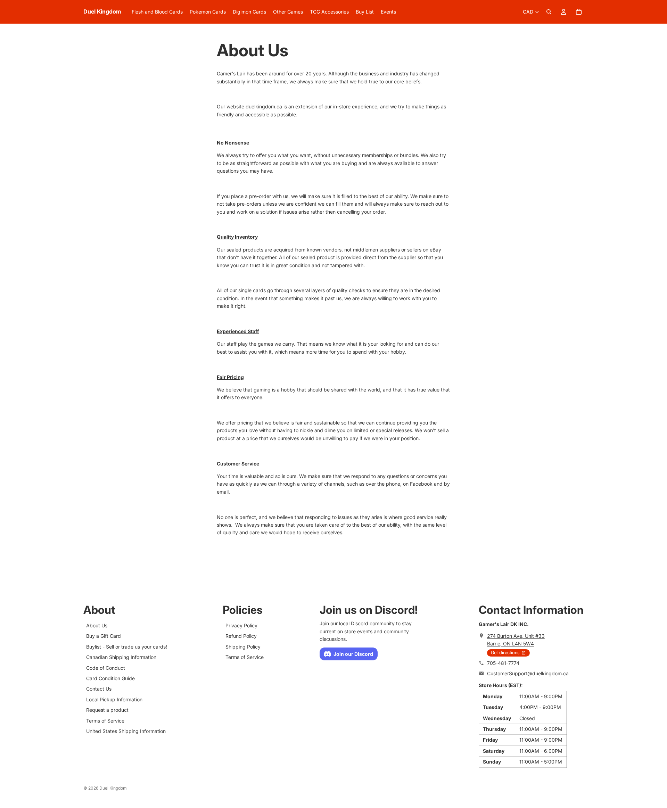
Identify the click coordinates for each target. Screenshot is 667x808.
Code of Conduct (105, 667)
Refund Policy (241, 636)
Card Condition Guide (110, 678)
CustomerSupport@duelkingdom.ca (528, 673)
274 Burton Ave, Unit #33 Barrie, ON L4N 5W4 (516, 639)
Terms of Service (105, 720)
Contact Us (99, 689)
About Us (96, 625)
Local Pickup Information (114, 699)
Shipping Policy (243, 646)
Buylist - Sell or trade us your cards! (126, 646)
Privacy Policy (241, 625)
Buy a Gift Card (103, 636)
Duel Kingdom (113, 788)
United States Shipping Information (126, 731)
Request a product (107, 710)
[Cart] (578, 11)
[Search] (549, 11)
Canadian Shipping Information (121, 657)
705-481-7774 (503, 663)
